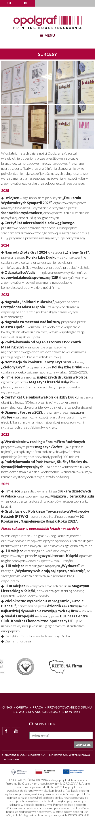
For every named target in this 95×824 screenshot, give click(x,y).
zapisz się (83, 744)
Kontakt (73, 712)
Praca (37, 707)
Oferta (22, 707)
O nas (7, 707)
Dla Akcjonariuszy (44, 712)
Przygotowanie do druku (69, 707)
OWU (20, 712)
